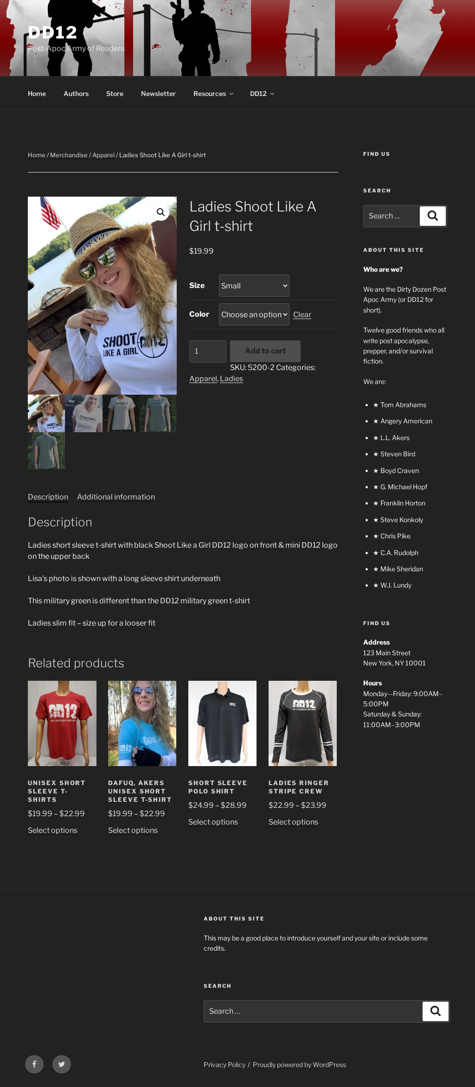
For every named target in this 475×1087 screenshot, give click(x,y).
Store (114, 93)
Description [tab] (48, 496)
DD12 (53, 32)
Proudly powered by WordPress (299, 1064)
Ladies (231, 378)
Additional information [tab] (116, 496)
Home (37, 93)
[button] (161, 212)
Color (199, 314)
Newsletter (158, 93)
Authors (76, 93)
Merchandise (69, 155)
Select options (52, 830)
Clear (302, 314)
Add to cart (265, 350)
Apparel (103, 155)
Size (197, 285)
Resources (209, 93)
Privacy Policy (224, 1064)
